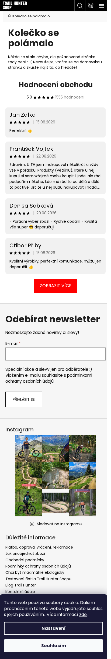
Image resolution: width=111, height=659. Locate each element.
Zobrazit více (55, 286)
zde (83, 614)
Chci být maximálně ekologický (34, 572)
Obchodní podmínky (24, 560)
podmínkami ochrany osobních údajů (48, 378)
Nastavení (53, 628)
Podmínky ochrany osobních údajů (38, 566)
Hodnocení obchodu (56, 85)
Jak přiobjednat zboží (25, 553)
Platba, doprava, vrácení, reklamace (39, 547)
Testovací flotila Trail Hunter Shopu (38, 579)
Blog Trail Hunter (20, 585)
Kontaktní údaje (20, 591)
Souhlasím (53, 645)
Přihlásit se (24, 399)
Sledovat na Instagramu (59, 524)
